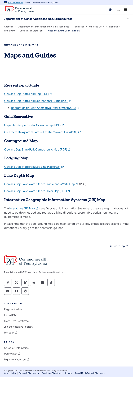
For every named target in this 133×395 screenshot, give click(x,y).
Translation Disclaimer (52, 373)
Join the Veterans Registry (18, 326)
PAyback (9, 332)
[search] (118, 9)
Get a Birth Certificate (16, 320)
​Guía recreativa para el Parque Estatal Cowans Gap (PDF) (42, 132)
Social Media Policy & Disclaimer (90, 373)
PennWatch (10, 353)
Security (68, 373)
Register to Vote (13, 309)
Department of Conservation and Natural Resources (37, 18)
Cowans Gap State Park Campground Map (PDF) (37, 149)
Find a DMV (10, 314)
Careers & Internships (16, 347)
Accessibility (10, 373)
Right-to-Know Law (15, 359)
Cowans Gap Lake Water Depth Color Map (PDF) (37, 191)
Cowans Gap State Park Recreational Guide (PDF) (38, 101)
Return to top (117, 246)
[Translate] (110, 9)
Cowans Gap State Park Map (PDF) (28, 94)
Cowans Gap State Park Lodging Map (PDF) (34, 166)
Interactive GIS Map (23, 208)
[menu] (125, 9)
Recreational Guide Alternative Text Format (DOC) (45, 107)
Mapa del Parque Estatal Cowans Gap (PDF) (34, 125)
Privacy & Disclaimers (29, 373)
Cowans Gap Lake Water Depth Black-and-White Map (41, 184)
